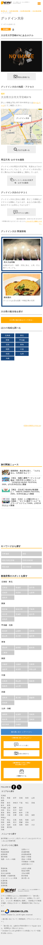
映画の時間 (26, 871)
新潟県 (4, 631)
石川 (14, 810)
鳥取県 (32, 681)
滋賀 (33, 815)
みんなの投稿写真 (9, 841)
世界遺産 (5, 554)
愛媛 (20, 822)
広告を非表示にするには (32, 425)
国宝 (24, 554)
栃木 (2, 805)
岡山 (8, 820)
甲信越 (22, 340)
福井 (20, 810)
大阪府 (18, 664)
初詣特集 (4, 883)
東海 (22, 344)
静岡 (14, 813)
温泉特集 (4, 885)
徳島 (8, 822)
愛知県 (4, 648)
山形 (33, 798)
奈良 (27, 815)
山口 (33, 820)
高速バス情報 (26, 859)
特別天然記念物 (8, 560)
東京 (8, 803)
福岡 (8, 825)
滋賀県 (4, 669)
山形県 (32, 593)
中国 (22, 349)
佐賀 (14, 825)
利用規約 (22, 919)
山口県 (18, 686)
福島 (2, 800)
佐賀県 (18, 714)
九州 (22, 354)
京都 (20, 815)
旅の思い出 (4, 11)
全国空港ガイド (27, 864)
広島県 (4, 681)
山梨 (8, 808)
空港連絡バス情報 (28, 862)
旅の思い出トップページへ (21, 732)
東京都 (4, 609)
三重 (27, 813)
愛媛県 (32, 698)
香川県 (18, 698)
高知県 (4, 703)
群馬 (8, 805)
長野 (14, 808)
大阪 (8, 815)
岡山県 (18, 681)
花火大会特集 (6, 873)
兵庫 (14, 815)
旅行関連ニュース (7, 838)
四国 (7, 354)
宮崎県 (32, 719)
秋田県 (18, 593)
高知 (27, 822)
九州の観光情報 (13, 11)
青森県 (18, 588)
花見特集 (4, 871)
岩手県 (32, 588)
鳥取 (20, 820)
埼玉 (27, 803)
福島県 (4, 598)
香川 (14, 822)
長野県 (32, 631)
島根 (27, 820)
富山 (8, 810)
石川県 (18, 636)
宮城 (20, 798)
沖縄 (7, 358)
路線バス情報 (26, 857)
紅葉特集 (4, 881)
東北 (22, 335)
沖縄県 (18, 724)
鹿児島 (9, 827)
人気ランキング (21, 838)
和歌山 (3, 817)
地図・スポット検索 (8, 859)
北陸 (7, 344)
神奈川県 (19, 609)
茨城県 (18, 614)
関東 (7, 340)
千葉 (20, 803)
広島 (14, 820)
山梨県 (18, 631)
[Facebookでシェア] (13, 787)
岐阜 (20, 813)
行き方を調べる (24, 150)
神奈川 (15, 803)
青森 (8, 798)
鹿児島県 (5, 724)
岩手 (14, 798)
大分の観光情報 (36, 11)
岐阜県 (32, 648)
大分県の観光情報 (25, 11)
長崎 (20, 825)
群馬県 (4, 619)
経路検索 (4, 854)
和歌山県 (32, 669)
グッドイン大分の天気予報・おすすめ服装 (23, 181)
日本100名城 (28, 560)
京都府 (4, 664)
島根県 (4, 686)
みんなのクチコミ (34, 838)
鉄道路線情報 (26, 854)
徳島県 (4, 698)
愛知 (8, 813)
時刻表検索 (5, 852)
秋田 (27, 798)
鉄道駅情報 (26, 852)
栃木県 (32, 614)
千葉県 (32, 609)
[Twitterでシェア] (19, 787)
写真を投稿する (24, 77)
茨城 (33, 803)
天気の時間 (26, 873)
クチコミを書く (24, 213)
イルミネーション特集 (9, 878)
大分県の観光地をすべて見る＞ (21, 320)
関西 (7, 349)
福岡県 (4, 714)
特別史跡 (5, 567)
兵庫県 (32, 664)
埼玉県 (4, 614)
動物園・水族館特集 (8, 876)
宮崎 (2, 827)
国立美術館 (27, 567)
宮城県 (4, 593)
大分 (33, 825)
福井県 (32, 636)
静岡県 (18, 648)
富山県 (4, 636)
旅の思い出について (10, 919)
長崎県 (32, 714)
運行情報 (4, 857)
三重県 (4, 653)
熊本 (27, 825)
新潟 (20, 808)
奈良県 (18, 669)
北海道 (7, 335)
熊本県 (4, 719)
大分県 (18, 719)
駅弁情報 (25, 876)
